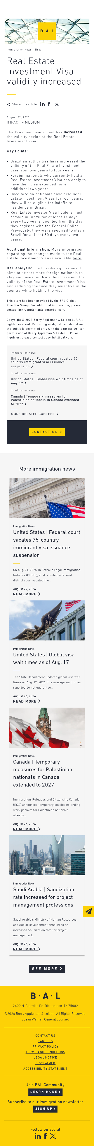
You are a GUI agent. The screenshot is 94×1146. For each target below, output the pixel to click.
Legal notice (45, 1057)
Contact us (45, 1036)
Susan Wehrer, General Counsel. (45, 1019)
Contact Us (45, 432)
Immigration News (19, 50)
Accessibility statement (45, 1069)
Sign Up (44, 1109)
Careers (45, 1041)
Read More (25, 594)
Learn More (44, 1092)
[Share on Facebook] (49, 104)
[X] (53, 1135)
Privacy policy (46, 1046)
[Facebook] (45, 1135)
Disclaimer (45, 1063)
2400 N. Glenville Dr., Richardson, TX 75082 (45, 1006)
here (77, 258)
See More (45, 969)
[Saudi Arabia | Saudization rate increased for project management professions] (47, 855)
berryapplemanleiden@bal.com (41, 310)
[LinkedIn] (38, 1135)
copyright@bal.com (58, 337)
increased (73, 132)
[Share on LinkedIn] (42, 104)
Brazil (39, 50)
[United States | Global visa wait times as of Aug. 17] (47, 620)
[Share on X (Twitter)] (56, 104)
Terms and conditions (45, 1052)
